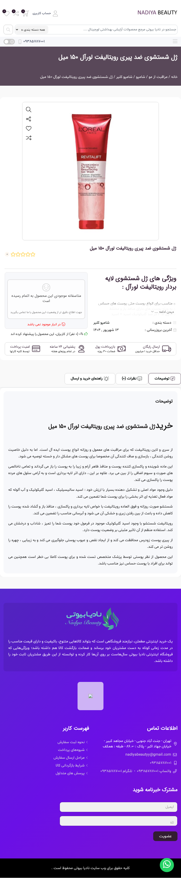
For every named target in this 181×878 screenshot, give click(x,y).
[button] (45, 13)
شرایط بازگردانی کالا (70, 765)
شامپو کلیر (124, 77)
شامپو (140, 77)
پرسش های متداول (70, 773)
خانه (174, 77)
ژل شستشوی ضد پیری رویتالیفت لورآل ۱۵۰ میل (117, 57)
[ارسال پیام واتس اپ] (167, 865)
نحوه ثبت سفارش (71, 742)
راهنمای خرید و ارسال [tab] (87, 378)
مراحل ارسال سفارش (69, 757)
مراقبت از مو (158, 77)
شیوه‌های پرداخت (71, 750)
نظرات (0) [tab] (129, 378)
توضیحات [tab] (162, 378)
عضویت (165, 836)
